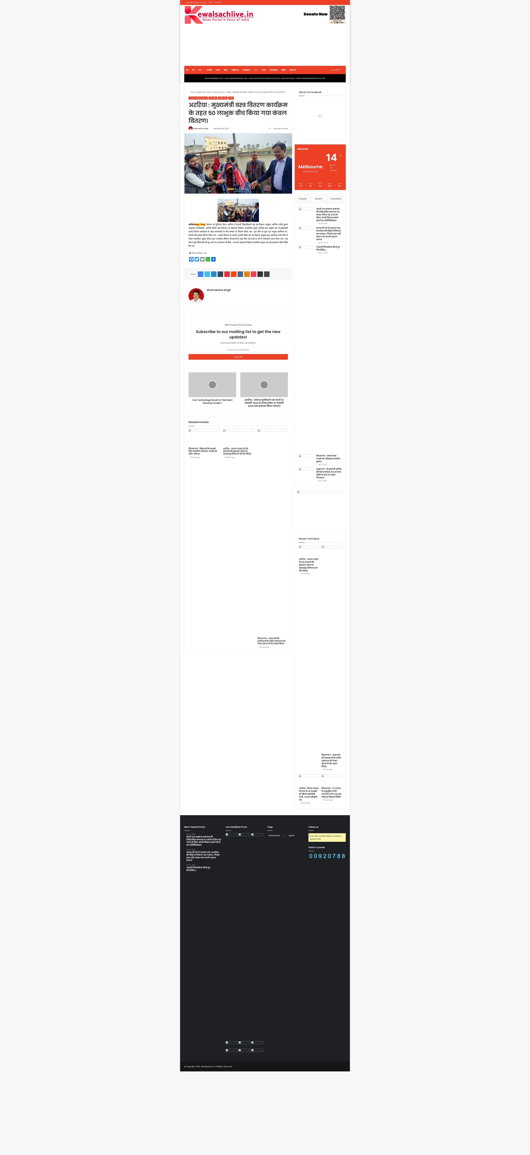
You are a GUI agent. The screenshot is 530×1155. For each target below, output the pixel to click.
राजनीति (209, 70)
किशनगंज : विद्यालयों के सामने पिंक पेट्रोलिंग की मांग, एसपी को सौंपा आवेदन (203, 451)
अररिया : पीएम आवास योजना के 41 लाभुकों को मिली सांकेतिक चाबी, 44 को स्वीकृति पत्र (308, 794)
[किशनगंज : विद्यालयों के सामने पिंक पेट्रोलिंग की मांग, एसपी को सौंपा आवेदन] (204, 437)
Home (193, 92)
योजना (264, 70)
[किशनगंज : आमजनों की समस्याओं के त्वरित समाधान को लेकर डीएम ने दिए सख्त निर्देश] (273, 532)
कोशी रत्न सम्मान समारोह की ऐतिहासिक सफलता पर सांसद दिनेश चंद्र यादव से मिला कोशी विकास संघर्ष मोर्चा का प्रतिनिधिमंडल (328, 215)
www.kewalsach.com (214, 78)
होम (187, 70)
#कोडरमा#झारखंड (274, 835)
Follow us (313, 827)
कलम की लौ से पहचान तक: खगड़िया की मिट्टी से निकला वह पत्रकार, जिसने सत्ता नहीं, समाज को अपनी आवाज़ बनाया (328, 234)
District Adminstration (215, 92)
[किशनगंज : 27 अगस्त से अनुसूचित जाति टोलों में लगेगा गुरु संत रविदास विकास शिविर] (331, 780)
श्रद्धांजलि (291, 835)
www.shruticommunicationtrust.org (264, 78)
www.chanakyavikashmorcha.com (310, 78)
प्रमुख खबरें (201, 92)
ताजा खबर (213, 98)
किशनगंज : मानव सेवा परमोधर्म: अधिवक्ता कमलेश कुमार (328, 458)
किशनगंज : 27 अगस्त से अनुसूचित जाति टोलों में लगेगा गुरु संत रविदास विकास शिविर (331, 792)
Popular (303, 198)
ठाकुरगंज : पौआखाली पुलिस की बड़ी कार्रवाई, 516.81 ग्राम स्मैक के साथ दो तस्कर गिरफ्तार (328, 473)
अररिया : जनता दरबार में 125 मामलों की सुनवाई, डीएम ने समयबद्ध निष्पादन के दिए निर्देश (237, 451)
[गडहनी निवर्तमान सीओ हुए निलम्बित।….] (306, 349)
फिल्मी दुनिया (274, 70)
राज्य (199, 70)
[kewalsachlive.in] (265, 14)
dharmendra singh (201, 128)
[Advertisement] (265, 45)
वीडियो (284, 70)
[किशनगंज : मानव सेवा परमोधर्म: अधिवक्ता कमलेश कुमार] (306, 459)
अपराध (218, 70)
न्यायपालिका (246, 70)
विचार (226, 70)
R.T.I (256, 70)
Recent (318, 198)
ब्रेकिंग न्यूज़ (222, 98)
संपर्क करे (293, 70)
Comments (336, 198)
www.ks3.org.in (288, 78)
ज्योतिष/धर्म (235, 70)
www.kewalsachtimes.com (236, 78)
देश (193, 70)
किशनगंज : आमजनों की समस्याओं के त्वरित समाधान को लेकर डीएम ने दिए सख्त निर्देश (271, 641)
